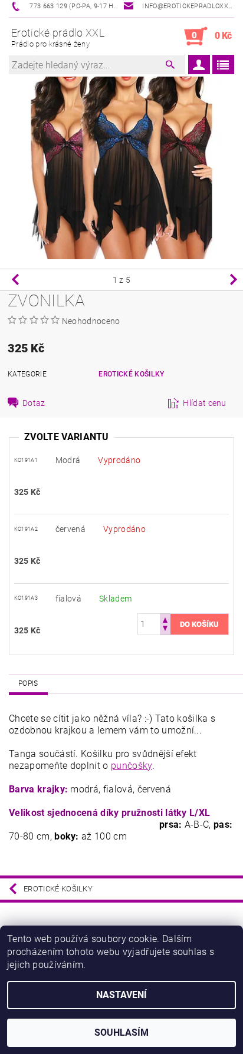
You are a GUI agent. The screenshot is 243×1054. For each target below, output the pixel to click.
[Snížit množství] (165, 629)
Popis (28, 683)
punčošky (131, 765)
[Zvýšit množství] (165, 619)
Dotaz (33, 403)
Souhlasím (121, 1032)
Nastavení (121, 994)
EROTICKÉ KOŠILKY (131, 374)
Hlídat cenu (204, 403)
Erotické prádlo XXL (57, 37)
